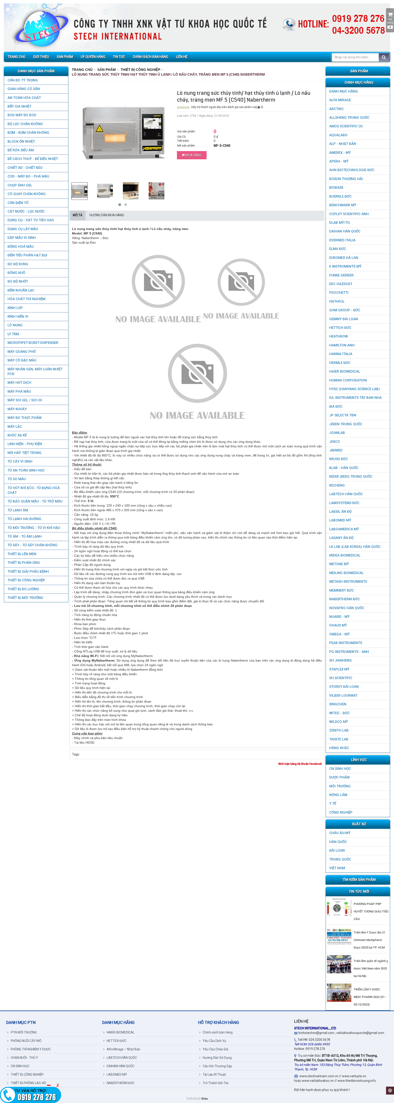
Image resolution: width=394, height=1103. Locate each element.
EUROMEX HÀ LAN (343, 258)
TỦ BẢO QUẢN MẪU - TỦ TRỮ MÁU (35, 501)
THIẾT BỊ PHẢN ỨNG (24, 563)
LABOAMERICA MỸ (344, 529)
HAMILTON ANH (342, 345)
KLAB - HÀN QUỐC (343, 468)
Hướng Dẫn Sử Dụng (217, 1057)
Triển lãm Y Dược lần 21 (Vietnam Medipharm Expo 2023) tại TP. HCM (369, 940)
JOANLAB (337, 433)
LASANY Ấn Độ (341, 538)
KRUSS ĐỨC (338, 459)
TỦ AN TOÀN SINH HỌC (26, 470)
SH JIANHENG (340, 660)
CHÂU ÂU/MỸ (339, 833)
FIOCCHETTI (338, 293)
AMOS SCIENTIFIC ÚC (346, 126)
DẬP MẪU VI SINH (22, 238)
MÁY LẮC (15, 427)
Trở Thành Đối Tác (216, 1083)
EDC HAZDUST (340, 284)
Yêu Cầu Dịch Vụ (214, 1041)
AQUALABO (338, 135)
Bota (205, 1098)
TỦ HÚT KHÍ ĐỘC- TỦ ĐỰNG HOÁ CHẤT (34, 490)
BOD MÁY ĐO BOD (22, 115)
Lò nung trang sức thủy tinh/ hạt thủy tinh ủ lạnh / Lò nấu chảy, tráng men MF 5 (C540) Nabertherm (168, 74)
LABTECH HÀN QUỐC (346, 494)
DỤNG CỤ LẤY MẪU (23, 229)
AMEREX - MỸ (340, 153)
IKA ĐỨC (335, 407)
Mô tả (77, 215)
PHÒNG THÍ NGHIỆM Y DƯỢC (31, 1049)
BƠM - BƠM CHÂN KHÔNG (28, 133)
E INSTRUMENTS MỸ (345, 266)
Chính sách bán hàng (218, 1032)
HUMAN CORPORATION (348, 380)
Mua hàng (193, 155)
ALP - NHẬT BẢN (342, 144)
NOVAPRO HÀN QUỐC (346, 608)
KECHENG (337, 485)
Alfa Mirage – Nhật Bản (123, 1049)
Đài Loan (337, 850)
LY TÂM (13, 334)
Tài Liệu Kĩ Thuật (214, 1074)
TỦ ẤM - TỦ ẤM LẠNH (25, 536)
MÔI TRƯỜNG (340, 786)
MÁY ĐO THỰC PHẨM (24, 418)
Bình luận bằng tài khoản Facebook (300, 763)
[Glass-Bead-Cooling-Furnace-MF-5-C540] (79, 191)
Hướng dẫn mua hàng (107, 215)
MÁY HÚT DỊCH (19, 383)
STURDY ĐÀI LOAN (344, 687)
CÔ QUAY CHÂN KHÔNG (27, 194)
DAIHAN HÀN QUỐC (344, 231)
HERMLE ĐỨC (339, 363)
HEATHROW (338, 336)
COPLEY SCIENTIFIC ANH (349, 214)
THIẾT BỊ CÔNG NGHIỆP (26, 580)
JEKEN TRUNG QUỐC (345, 424)
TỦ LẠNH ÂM (18, 510)
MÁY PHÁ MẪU (19, 391)
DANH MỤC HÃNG (343, 91)
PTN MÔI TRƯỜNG (24, 1032)
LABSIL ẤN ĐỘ (340, 512)
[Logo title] (197, 27)
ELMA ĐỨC (337, 249)
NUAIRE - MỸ (339, 617)
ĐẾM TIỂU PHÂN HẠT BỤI (27, 255)
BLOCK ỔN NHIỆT (21, 141)
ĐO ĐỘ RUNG (18, 264)
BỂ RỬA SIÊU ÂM (21, 150)
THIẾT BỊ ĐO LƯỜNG (23, 589)
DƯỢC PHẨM (339, 777)
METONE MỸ (339, 564)
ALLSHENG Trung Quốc (349, 118)
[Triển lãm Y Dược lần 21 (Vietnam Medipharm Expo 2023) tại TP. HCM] (339, 936)
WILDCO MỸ (338, 722)
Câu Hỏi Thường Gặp (217, 1066)
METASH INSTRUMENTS (348, 582)
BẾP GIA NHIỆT (19, 106)
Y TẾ (332, 803)
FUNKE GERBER (341, 275)
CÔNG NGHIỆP (341, 812)
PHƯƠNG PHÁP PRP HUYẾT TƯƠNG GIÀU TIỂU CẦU (371, 911)
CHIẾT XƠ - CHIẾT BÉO (25, 168)
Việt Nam (337, 868)
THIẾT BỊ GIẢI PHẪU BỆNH (28, 572)
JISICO (334, 442)
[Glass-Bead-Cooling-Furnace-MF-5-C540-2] (131, 190)
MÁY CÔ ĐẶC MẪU (22, 360)
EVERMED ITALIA (342, 240)
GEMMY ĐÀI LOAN (343, 319)
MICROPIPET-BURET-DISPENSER (33, 343)
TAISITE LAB (338, 739)
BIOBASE (336, 188)
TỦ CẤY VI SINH (20, 461)
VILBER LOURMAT (343, 695)
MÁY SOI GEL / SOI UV (25, 400)
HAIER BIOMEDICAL (344, 371)
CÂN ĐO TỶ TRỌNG (23, 80)
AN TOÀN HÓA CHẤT (24, 98)
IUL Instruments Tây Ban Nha (355, 398)
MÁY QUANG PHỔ (22, 352)
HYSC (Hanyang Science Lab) (354, 389)
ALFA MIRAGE (340, 100)
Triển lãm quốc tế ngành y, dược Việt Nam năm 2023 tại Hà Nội (371, 968)
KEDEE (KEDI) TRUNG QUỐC (350, 476)
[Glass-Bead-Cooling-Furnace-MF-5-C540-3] (156, 190)
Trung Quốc (340, 859)
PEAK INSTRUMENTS (345, 643)
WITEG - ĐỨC (339, 713)
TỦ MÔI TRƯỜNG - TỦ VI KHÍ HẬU (34, 528)
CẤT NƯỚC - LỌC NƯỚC (26, 211)
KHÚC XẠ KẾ (17, 435)
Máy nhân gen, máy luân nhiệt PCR (35, 371)
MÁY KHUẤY (17, 409)
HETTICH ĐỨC (340, 328)
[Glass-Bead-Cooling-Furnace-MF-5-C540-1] (105, 190)
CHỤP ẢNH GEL (20, 185)
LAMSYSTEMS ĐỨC (344, 503)
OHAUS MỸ (338, 625)
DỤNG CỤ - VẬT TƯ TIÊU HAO (31, 220)
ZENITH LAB (339, 730)
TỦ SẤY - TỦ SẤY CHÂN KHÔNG (32, 545)
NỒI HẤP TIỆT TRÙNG (24, 453)
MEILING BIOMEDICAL (346, 573)
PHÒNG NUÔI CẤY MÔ (26, 1041)
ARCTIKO (336, 109)
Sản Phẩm (106, 70)
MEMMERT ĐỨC (341, 590)
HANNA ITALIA (340, 354)
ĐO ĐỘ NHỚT (18, 281)
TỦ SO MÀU (17, 479)
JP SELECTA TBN (342, 415)
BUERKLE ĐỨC (340, 196)
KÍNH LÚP (15, 308)
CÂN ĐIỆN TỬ (18, 203)
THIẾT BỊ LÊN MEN (22, 554)
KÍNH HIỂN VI (18, 316)
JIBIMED (335, 450)
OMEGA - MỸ (339, 634)
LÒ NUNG (15, 325)
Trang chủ (82, 70)
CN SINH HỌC (340, 769)
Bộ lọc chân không (25, 124)
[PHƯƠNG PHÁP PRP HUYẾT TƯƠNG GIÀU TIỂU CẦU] (339, 907)
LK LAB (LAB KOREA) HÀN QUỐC (355, 547)
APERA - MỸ (338, 161)
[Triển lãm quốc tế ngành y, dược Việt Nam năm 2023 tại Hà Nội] (339, 964)
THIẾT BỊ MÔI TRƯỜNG (25, 598)
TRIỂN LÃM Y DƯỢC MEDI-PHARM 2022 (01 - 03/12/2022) (370, 997)
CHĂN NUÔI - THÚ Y (24, 1057)
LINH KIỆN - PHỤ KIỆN (25, 444)
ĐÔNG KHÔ (16, 273)
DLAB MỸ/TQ (339, 223)
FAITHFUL (337, 301)
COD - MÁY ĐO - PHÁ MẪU (28, 176)
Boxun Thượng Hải (346, 179)
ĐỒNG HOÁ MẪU (21, 247)
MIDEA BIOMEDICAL (344, 555)
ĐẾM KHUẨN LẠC (21, 290)
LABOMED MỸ (340, 520)
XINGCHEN (337, 704)
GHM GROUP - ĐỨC (344, 310)
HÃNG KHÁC (339, 748)
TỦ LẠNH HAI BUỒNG (24, 519)
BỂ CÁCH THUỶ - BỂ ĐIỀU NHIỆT (33, 159)
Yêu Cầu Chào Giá (215, 1049)
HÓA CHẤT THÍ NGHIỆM (26, 299)
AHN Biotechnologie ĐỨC (351, 170)
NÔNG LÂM (338, 795)
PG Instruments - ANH (349, 652)
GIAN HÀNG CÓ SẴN (24, 89)
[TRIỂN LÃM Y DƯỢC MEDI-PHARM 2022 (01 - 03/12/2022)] (339, 993)
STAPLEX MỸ (339, 669)
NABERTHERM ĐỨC (344, 599)
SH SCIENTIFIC (340, 678)
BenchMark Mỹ (342, 205)
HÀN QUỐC (338, 842)
